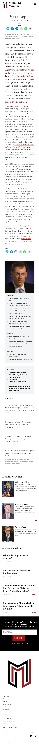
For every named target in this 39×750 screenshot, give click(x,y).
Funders (5, 701)
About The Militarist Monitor (10, 727)
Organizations (7, 704)
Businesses (6, 709)
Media (4, 706)
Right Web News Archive (9, 721)
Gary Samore (13, 379)
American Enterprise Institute (20, 76)
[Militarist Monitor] (13, 5)
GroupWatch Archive (8, 712)
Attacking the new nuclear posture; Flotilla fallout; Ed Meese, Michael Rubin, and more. (19, 388)
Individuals (6, 696)
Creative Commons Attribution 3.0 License (21, 744)
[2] (10, 160)
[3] (30, 184)
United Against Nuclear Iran (17, 372)
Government (6, 699)
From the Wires (7, 718)
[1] (26, 101)
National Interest (12, 236)
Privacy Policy (6, 730)
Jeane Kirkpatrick (12, 101)
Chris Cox (9, 92)
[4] (16, 222)
